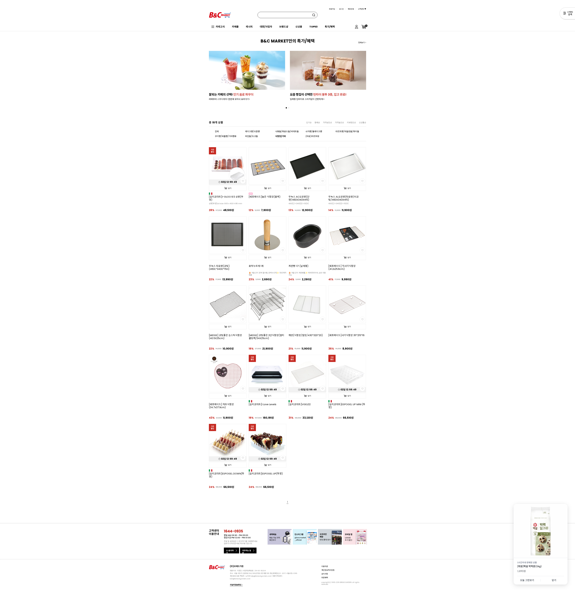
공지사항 (324, 574)
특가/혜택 (330, 26)
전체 (217, 131)
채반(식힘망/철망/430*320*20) (306, 335)
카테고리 (220, 26)
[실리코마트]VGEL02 (300, 404)
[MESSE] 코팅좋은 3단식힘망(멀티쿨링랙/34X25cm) (266, 337)
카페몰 (235, 26)
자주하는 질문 (246, 551)
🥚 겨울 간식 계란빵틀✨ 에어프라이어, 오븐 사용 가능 (307, 274)
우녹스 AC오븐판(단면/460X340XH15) (299, 198)
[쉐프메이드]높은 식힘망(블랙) (264, 196)
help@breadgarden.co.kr (260, 576)
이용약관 (324, 566)
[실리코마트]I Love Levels (262, 404)
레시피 (249, 26)
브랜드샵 (283, 26)
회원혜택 (324, 577)
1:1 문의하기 (230, 551)
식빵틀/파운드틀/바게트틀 (286, 131)
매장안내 (351, 9)
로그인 (341, 9)
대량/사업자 (266, 26)
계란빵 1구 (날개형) (298, 266)
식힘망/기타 (280, 136)
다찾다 (567, 13)
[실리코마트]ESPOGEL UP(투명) (266, 473)
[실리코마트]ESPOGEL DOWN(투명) (226, 475)
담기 (229, 188)
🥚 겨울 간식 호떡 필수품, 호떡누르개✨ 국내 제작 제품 (267, 274)
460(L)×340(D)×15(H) (299, 203)
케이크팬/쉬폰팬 (252, 131)
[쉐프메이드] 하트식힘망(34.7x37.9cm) (221, 406)
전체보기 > (362, 42)
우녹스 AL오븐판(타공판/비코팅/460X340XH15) (343, 198)
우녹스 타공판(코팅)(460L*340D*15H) (219, 268)
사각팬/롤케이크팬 (313, 131)
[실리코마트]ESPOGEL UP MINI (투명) (346, 406)
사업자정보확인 (236, 584)
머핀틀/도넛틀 (251, 136)
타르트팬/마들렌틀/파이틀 (346, 131)
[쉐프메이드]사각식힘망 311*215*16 (346, 335)
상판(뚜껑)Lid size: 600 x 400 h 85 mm (225, 203)
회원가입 (332, 9)
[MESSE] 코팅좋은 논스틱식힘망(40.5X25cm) (225, 337)
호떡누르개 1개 (256, 266)
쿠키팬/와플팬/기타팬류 (225, 136)
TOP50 (313, 26)
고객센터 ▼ (362, 9)
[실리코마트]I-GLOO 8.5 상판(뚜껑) (226, 198)
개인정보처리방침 (328, 570)
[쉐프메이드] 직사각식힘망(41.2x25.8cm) (342, 268)
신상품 (298, 26)
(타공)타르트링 (312, 136)
